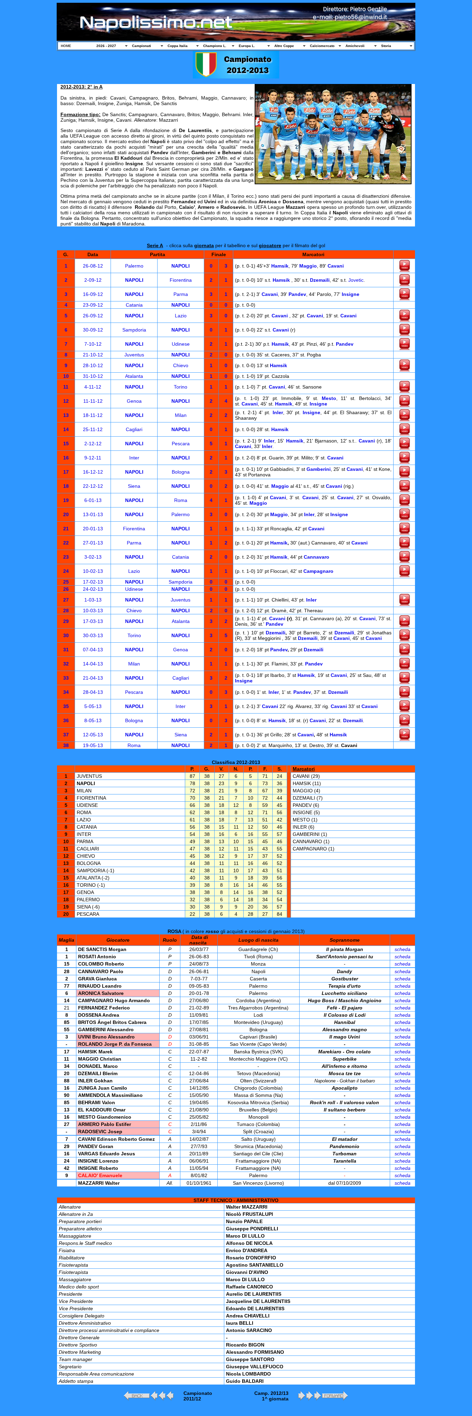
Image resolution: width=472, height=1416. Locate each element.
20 (66, 514)
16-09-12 (93, 294)
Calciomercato (322, 46)
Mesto (329, 398)
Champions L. (214, 46)
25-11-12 (93, 429)
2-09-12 (93, 280)
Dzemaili (320, 280)
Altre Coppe (284, 46)
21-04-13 (93, 678)
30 (66, 635)
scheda (402, 949)
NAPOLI (180, 266)
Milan (181, 415)
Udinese (181, 344)
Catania (134, 305)
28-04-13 (93, 692)
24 (66, 571)
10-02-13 (93, 571)
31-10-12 (93, 376)
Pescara (181, 443)
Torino (180, 387)
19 (66, 500)
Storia (386, 46)
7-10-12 (93, 344)
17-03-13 (93, 621)
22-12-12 (93, 486)
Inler (278, 412)
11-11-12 (93, 401)
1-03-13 (93, 600)
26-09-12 (93, 315)
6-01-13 (93, 500)
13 (66, 415)
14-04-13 (93, 664)
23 (66, 557)
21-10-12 (93, 354)
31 (66, 649)
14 (66, 429)
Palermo (134, 266)
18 (66, 486)
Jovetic (356, 280)
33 (66, 678)
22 (66, 543)
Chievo (180, 365)
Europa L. (247, 46)
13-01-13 (93, 514)
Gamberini (318, 469)
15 (66, 443)
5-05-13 (93, 706)
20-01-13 (93, 528)
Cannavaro (316, 557)
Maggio (308, 266)
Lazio (181, 315)
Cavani (336, 266)
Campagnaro (318, 571)
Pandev (297, 294)
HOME (66, 46)
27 (66, 600)
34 (66, 692)
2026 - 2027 (106, 46)
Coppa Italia (178, 46)
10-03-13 (93, 610)
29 (66, 621)
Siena (134, 486)
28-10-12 (93, 365)
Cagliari (134, 429)
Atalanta (134, 376)
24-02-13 (93, 589)
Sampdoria (134, 330)
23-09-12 (93, 305)
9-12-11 (92, 457)
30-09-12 (93, 330)
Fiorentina (181, 280)
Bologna (181, 472)
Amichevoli (355, 46)
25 (66, 582)
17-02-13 (93, 582)
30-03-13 (93, 635)
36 (66, 720)
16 (66, 457)
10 (66, 376)
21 (66, 528)
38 (66, 745)
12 (66, 401)
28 (66, 610)
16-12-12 (93, 472)
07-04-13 (93, 649)
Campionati (141, 46)
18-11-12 (93, 415)
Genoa (134, 401)
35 (66, 706)
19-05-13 (93, 745)
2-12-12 (93, 443)
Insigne (350, 294)
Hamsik (280, 266)
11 (65, 387)
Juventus (134, 354)
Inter (134, 457)
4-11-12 (92, 387)
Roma (180, 500)
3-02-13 (93, 557)
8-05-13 (93, 720)
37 (66, 734)
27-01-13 (93, 543)
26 (66, 589)
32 (66, 664)
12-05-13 (93, 734)
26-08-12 (93, 266)
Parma (180, 294)
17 (66, 472)
